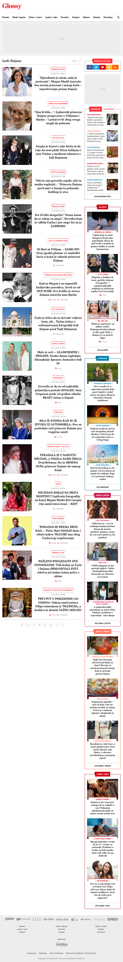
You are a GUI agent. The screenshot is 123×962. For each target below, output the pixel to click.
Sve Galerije (102, 350)
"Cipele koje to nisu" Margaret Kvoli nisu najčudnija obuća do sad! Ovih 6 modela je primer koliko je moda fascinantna (102, 242)
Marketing (43, 953)
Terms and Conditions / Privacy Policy (81, 953)
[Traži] (118, 17)
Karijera (76, 17)
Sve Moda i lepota (103, 623)
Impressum (31, 953)
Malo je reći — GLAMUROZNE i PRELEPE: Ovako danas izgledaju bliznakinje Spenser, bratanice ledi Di (58, 357)
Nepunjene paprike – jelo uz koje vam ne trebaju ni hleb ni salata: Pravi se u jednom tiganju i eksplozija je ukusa (103, 708)
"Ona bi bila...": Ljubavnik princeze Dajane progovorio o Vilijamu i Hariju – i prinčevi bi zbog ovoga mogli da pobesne (58, 117)
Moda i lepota (18, 17)
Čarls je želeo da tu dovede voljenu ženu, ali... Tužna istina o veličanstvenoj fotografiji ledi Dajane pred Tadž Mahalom (58, 323)
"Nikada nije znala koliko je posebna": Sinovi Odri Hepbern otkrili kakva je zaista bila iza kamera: (96, 121)
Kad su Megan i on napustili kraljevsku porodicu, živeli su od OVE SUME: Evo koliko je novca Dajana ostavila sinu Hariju (58, 289)
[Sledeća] (79, 60)
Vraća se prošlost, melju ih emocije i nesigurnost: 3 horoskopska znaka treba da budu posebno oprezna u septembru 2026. (95, 186)
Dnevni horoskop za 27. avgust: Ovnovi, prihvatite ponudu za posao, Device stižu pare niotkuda (96, 154)
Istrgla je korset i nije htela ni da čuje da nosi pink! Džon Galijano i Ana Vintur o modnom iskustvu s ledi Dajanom (58, 151)
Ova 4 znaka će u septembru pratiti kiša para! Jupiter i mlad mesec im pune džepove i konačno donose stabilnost (102, 393)
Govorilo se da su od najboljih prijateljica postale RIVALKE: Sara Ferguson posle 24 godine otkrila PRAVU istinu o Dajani (58, 391)
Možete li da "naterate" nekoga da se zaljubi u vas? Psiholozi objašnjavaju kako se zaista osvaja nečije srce (102, 808)
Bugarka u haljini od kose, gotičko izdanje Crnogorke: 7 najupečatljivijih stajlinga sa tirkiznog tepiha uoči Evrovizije (102, 284)
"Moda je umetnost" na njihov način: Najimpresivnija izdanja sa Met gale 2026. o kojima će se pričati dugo (102, 330)
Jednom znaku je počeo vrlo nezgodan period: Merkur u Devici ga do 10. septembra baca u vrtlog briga (102, 434)
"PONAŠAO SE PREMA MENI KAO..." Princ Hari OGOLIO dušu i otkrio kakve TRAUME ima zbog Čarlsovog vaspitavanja (58, 532)
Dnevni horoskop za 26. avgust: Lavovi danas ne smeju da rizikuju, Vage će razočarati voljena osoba (102, 473)
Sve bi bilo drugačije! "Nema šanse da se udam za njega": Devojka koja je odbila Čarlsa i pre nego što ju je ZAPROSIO (58, 220)
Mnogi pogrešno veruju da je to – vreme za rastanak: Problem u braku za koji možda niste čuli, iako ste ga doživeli (102, 848)
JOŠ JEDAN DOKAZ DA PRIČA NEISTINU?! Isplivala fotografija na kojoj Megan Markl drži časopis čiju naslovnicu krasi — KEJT (58, 498)
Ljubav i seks (51, 17)
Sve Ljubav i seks (102, 906)
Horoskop (108, 17)
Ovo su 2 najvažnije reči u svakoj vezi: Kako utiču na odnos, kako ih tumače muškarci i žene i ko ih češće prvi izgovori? (102, 890)
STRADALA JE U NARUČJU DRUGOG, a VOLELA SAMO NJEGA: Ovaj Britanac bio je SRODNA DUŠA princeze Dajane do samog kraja (58, 462)
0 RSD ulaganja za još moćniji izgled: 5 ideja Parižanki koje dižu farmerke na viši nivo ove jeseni (102, 571)
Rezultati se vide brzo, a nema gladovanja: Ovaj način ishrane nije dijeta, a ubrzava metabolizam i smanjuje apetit (102, 750)
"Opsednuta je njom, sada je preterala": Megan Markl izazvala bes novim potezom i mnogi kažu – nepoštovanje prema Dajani (58, 83)
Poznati (5, 17)
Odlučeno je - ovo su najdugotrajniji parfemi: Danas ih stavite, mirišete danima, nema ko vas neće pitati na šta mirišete (102, 530)
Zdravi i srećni (35, 17)
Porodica (65, 17)
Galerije (96, 17)
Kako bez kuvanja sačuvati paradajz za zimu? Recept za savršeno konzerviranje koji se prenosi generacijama (102, 666)
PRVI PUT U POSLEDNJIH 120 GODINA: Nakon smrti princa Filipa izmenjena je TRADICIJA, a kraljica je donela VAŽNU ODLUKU (58, 604)
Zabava (86, 17)
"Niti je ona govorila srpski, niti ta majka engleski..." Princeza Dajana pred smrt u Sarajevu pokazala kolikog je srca (58, 186)
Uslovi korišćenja (56, 953)
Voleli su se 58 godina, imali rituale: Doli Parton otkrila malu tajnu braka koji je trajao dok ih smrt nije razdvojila (96, 170)
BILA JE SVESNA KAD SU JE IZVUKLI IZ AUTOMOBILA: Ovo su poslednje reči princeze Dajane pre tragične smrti (58, 426)
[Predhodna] (69, 60)
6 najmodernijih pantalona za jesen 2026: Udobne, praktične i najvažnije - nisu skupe (103, 611)
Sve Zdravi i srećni (103, 766)
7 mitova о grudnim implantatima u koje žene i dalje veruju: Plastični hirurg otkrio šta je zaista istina (96, 137)
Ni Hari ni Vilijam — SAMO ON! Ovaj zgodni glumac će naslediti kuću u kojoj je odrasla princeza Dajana (58, 254)
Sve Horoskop (102, 487)
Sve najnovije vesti (102, 196)
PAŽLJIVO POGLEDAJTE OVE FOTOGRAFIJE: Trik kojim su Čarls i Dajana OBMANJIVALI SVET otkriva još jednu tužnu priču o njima (58, 568)
